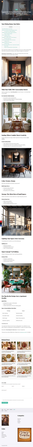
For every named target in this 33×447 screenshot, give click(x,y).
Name (3, 386)
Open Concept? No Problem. (7, 42)
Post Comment (4, 402)
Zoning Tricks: (6, 43)
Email (13, 386)
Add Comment (4, 390)
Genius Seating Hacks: (8, 33)
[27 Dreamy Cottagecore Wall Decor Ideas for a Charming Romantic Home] (24, 358)
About (2, 410)
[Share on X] (1, 223)
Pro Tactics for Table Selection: (9, 31)
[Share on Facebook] (1, 225)
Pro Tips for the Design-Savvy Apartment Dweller (10, 44)
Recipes (19, 421)
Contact (6, 410)
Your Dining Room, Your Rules (7, 28)
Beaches (11, 409)
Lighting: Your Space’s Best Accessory (8, 39)
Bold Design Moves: (7, 36)
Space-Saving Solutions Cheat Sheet (10, 47)
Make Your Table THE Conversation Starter (9, 30)
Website (23, 386)
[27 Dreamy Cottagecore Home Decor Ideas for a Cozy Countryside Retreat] (24, 370)
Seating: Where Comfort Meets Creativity (9, 32)
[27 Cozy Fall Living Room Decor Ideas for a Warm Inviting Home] (9, 370)
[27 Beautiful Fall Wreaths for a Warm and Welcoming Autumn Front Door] (9, 358)
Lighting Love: (6, 41)
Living (16, 9)
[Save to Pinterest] (1, 222)
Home (2, 409)
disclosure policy (23, 332)
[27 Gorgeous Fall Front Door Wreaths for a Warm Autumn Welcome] (24, 346)
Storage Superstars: (7, 38)
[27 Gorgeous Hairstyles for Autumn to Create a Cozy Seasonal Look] (9, 346)
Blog (5, 409)
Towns (8, 409)
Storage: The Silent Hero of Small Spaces (9, 37)
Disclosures (4, 434)
